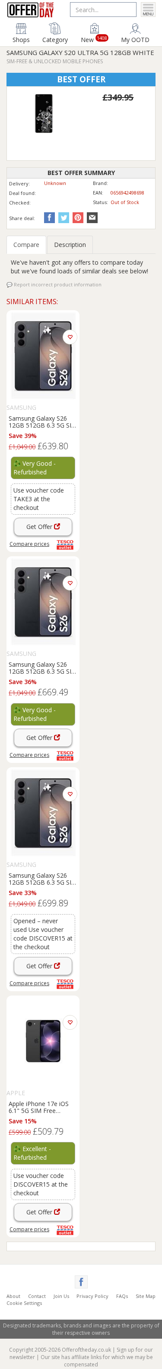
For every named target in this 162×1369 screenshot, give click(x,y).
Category (55, 39)
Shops (21, 39)
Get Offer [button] (40, 526)
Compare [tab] (26, 244)
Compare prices (29, 544)
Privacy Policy (92, 1296)
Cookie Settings (24, 1303)
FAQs (122, 1296)
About (13, 1296)
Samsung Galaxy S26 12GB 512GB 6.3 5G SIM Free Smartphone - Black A (43, 878)
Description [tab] (70, 244)
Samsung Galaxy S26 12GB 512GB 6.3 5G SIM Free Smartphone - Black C (43, 667)
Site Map (146, 1296)
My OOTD (135, 39)
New (94, 39)
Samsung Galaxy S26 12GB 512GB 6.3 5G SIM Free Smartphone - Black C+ (43, 421)
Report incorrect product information (57, 284)
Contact (37, 1296)
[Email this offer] (91, 217)
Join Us (61, 1296)
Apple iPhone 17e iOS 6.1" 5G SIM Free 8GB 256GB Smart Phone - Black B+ (42, 1107)
